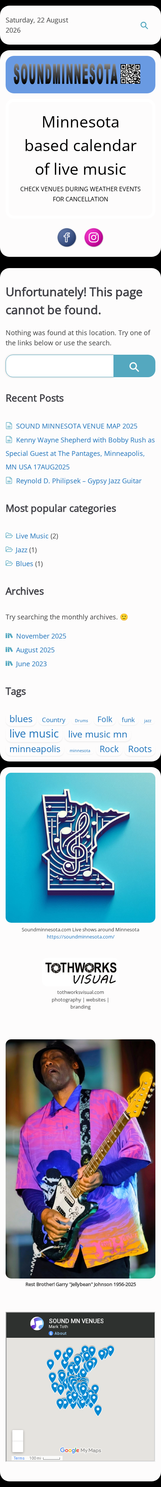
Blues (24, 563)
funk (128, 719)
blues (21, 718)
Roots (140, 748)
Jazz (21, 549)
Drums (81, 720)
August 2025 (35, 649)
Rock (109, 749)
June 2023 (31, 663)
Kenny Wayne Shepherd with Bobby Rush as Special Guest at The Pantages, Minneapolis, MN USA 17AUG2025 (80, 453)
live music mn (97, 733)
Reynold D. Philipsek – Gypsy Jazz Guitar (79, 480)
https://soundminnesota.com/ (81, 936)
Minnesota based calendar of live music (80, 145)
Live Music (32, 535)
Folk (104, 719)
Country (54, 719)
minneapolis (34, 749)
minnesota (80, 750)
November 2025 (41, 635)
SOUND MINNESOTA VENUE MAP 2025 (76, 425)
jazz (147, 720)
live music (34, 733)
